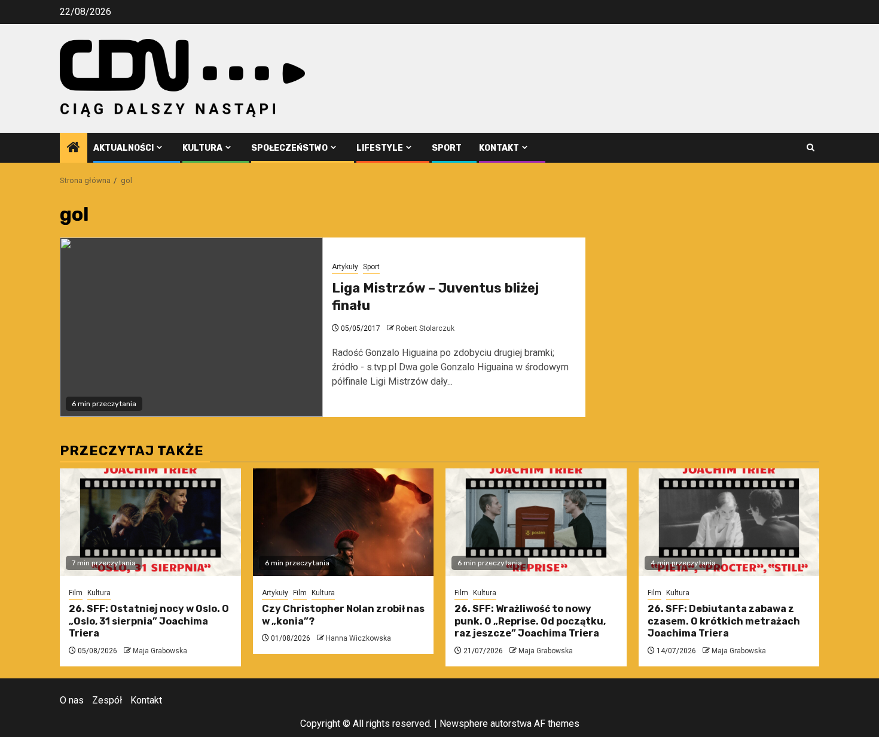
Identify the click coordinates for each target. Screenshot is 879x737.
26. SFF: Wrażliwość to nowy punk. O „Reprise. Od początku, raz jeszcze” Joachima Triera (530, 621)
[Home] (73, 148)
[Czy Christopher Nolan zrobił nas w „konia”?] (343, 522)
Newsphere (463, 723)
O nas (72, 700)
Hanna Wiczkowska (358, 638)
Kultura (202, 148)
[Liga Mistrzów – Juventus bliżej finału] (191, 327)
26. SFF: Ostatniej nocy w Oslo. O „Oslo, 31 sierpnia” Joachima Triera (149, 621)
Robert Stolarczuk (425, 328)
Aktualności (123, 148)
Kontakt (499, 148)
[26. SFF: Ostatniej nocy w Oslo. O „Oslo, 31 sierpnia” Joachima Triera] (150, 522)
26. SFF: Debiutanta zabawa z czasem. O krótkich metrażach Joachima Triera (724, 621)
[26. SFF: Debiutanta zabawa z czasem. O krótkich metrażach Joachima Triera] (729, 522)
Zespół (107, 700)
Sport (447, 148)
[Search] (810, 147)
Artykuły (345, 267)
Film (76, 593)
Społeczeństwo (289, 148)
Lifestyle (379, 148)
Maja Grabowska (160, 651)
